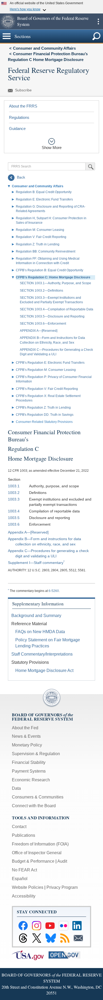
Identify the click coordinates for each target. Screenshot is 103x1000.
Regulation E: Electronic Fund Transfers (44, 199)
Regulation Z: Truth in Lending (37, 244)
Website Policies (27, 887)
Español (19, 878)
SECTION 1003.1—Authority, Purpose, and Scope (55, 283)
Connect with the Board (34, 805)
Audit (62, 861)
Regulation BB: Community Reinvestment (45, 251)
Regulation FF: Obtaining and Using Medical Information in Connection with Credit (47, 261)
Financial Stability (28, 762)
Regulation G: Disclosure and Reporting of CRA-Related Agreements (50, 209)
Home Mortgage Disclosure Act (44, 670)
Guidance (17, 128)
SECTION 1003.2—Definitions (41, 290)
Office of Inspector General (37, 853)
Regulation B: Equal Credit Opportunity (44, 192)
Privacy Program (62, 887)
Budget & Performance (33, 861)
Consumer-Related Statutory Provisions (44, 422)
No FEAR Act (24, 870)
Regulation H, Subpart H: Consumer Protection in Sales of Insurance (51, 220)
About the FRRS (23, 106)
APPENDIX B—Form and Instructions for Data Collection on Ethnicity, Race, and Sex (52, 340)
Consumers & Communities (37, 797)
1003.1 (14, 486)
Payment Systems (29, 771)
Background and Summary (36, 615)
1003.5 (14, 518)
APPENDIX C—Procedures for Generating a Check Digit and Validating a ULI (56, 352)
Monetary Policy (27, 745)
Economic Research (31, 780)
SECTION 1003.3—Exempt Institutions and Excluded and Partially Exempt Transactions (51, 300)
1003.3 (14, 499)
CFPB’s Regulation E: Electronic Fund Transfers (50, 363)
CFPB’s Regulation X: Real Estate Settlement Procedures (48, 398)
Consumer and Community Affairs (44, 48)
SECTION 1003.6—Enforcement (43, 323)
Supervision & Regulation (36, 753)
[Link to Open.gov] (66, 954)
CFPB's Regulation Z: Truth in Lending (43, 407)
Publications (23, 835)
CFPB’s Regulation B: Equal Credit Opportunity (49, 270)
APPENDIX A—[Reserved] (38, 331)
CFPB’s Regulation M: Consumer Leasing (46, 370)
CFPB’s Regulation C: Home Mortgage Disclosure (53, 277)
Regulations (19, 117)
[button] (8, 21)
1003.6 (14, 524)
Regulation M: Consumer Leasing (40, 230)
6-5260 (54, 591)
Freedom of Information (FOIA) (40, 844)
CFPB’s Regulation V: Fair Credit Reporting (47, 389)
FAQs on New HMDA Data (40, 631)
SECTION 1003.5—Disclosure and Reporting (52, 316)
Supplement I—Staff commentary (35, 562)
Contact (19, 826)
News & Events (26, 736)
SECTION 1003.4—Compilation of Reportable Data (56, 309)
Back (20, 177)
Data (16, 788)
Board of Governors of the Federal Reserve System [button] (52, 21)
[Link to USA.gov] (30, 954)
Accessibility (23, 896)
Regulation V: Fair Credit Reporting (41, 237)
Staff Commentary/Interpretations (42, 654)
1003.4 (14, 511)
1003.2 (14, 492)
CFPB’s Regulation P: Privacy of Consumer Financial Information (54, 379)
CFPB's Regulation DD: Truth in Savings (44, 415)
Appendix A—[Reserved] (28, 532)
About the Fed (25, 728)
